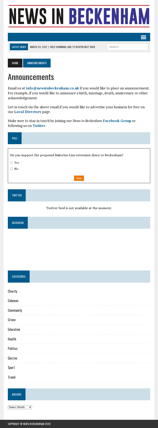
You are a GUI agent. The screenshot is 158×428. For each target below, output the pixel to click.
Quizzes (12, 358)
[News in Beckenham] (79, 16)
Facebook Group (117, 120)
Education (14, 329)
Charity (12, 291)
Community (15, 310)
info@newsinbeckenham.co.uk (52, 88)
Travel (11, 377)
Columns (13, 300)
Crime (11, 319)
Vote (79, 178)
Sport (11, 367)
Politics (12, 348)
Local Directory (27, 111)
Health (12, 339)
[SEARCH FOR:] (127, 46)
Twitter (39, 125)
